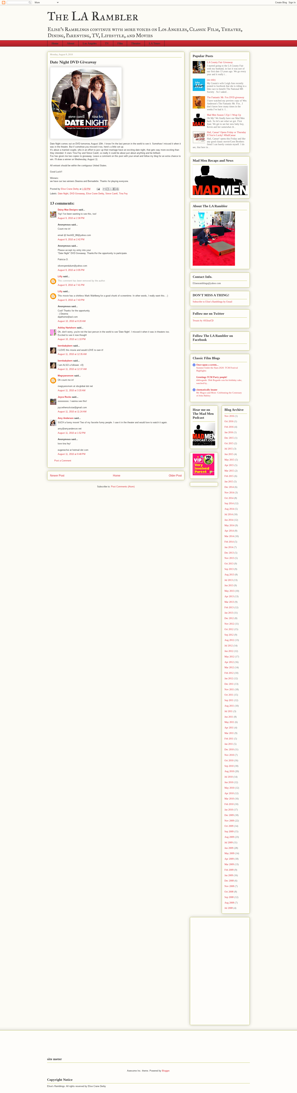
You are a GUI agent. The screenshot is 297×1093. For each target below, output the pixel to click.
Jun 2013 (228, 585)
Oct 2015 (228, 443)
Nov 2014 (229, 492)
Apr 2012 (229, 662)
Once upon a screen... (207, 365)
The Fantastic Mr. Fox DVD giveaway (225, 97)
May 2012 (229, 656)
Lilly (60, 276)
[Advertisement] (206, 970)
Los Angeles (90, 43)
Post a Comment (62, 460)
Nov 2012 (229, 624)
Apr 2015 (229, 465)
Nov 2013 (229, 558)
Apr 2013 (229, 596)
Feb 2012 (229, 673)
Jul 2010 (228, 777)
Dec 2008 (229, 880)
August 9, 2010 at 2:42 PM (71, 239)
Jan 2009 (228, 875)
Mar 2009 (229, 864)
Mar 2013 (229, 602)
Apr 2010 (229, 793)
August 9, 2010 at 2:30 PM (71, 218)
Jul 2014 (228, 514)
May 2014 (229, 525)
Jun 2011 (228, 717)
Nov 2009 (229, 820)
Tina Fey (123, 193)
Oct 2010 (228, 760)
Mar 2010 (229, 798)
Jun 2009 (228, 848)
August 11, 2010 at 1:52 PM (71, 433)
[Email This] (104, 189)
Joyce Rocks (64, 397)
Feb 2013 (229, 607)
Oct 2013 (228, 563)
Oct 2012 (228, 629)
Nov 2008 (229, 886)
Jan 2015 (228, 481)
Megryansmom (66, 375)
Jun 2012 (228, 651)
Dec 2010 (229, 749)
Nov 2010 (229, 755)
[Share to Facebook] (114, 189)
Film (120, 43)
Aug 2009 (229, 837)
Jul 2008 (228, 908)
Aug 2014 (229, 509)
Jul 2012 (228, 645)
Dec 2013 (229, 552)
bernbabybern (65, 345)
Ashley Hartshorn (67, 327)
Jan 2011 (228, 744)
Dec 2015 (229, 438)
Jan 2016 (228, 432)
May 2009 (229, 853)
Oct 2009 (228, 826)
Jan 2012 (228, 678)
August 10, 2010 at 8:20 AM (72, 321)
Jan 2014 (228, 547)
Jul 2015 (228, 448)
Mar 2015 (229, 470)
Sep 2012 (229, 635)
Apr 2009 (229, 859)
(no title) (211, 80)
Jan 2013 (228, 613)
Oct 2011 (228, 695)
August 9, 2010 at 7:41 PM (71, 285)
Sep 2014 (229, 503)
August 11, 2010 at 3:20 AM (71, 390)
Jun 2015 (228, 454)
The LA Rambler (92, 16)
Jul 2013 (228, 580)
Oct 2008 (228, 891)
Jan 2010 (228, 809)
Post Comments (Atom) (123, 486)
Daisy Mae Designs (68, 209)
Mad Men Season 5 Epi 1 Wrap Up (224, 115)
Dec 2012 (229, 618)
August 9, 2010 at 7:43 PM (71, 300)
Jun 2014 (228, 520)
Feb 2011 (228, 738)
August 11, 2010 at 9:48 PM (71, 454)
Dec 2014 (229, 487)
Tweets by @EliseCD (203, 320)
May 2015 (229, 459)
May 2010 (229, 788)
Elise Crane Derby (95, 193)
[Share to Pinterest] (117, 189)
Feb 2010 (229, 804)
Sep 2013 (229, 569)
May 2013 (229, 591)
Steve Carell (111, 193)
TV (107, 43)
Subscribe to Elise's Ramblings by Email (212, 301)
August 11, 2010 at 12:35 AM (72, 354)
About (70, 43)
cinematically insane (206, 389)
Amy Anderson (66, 418)
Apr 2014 (229, 530)
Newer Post (57, 475)
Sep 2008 (229, 897)
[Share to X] (111, 189)
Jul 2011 (228, 711)
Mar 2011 (229, 733)
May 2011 (229, 722)
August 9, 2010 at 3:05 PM (71, 270)
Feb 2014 (229, 541)
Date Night (63, 193)
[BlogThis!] (107, 189)
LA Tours (154, 43)
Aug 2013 (229, 574)
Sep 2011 (228, 700)
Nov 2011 (229, 689)
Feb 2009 (229, 870)
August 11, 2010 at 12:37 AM (72, 369)
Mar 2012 (229, 667)
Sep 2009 (229, 831)
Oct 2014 (228, 498)
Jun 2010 (228, 782)
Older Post (175, 475)
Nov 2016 (229, 416)
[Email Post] (98, 189)
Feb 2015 (229, 476)
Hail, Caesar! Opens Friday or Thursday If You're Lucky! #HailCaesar (226, 134)
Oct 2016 (228, 421)
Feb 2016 (229, 427)
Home (55, 43)
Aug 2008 (229, 902)
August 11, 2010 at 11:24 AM (72, 411)
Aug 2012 (229, 640)
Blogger (165, 1070)
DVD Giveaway (77, 193)
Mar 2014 (229, 536)
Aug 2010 (229, 771)
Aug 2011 (229, 706)
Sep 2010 (229, 766)
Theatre (135, 43)
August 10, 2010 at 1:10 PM (72, 339)
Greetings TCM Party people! (211, 377)
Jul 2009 (228, 842)
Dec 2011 (229, 684)
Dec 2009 (229, 815)
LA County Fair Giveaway (220, 62)
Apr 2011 (229, 727)
